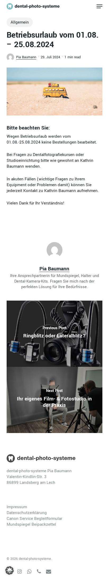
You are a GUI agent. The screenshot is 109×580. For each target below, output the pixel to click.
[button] (99, 6)
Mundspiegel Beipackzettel (31, 524)
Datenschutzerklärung (27, 513)
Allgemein (20, 22)
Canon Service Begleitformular (34, 518)
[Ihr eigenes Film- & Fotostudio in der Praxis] (55, 400)
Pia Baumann (26, 57)
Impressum (17, 507)
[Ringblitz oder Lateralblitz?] (55, 334)
